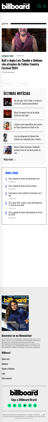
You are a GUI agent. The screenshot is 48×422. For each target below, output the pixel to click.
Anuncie (5, 363)
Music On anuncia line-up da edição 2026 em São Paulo (26, 114)
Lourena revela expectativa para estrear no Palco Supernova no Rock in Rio (28, 126)
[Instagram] (14, 405)
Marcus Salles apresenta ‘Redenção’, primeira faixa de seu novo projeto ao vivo (27, 149)
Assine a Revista (8, 368)
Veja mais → (9, 159)
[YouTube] (25, 405)
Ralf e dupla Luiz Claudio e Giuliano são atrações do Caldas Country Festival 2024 (22, 64)
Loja (3, 373)
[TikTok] (30, 405)
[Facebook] (9, 405)
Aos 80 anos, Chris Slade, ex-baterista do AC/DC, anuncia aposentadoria (28, 102)
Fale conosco (7, 378)
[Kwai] (35, 405)
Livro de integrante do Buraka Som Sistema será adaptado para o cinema (27, 137)
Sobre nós (5, 358)
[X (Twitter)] (20, 405)
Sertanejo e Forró (7, 56)
